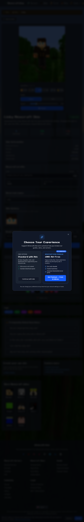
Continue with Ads (28, 279)
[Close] (68, 234)
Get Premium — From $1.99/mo (55, 278)
